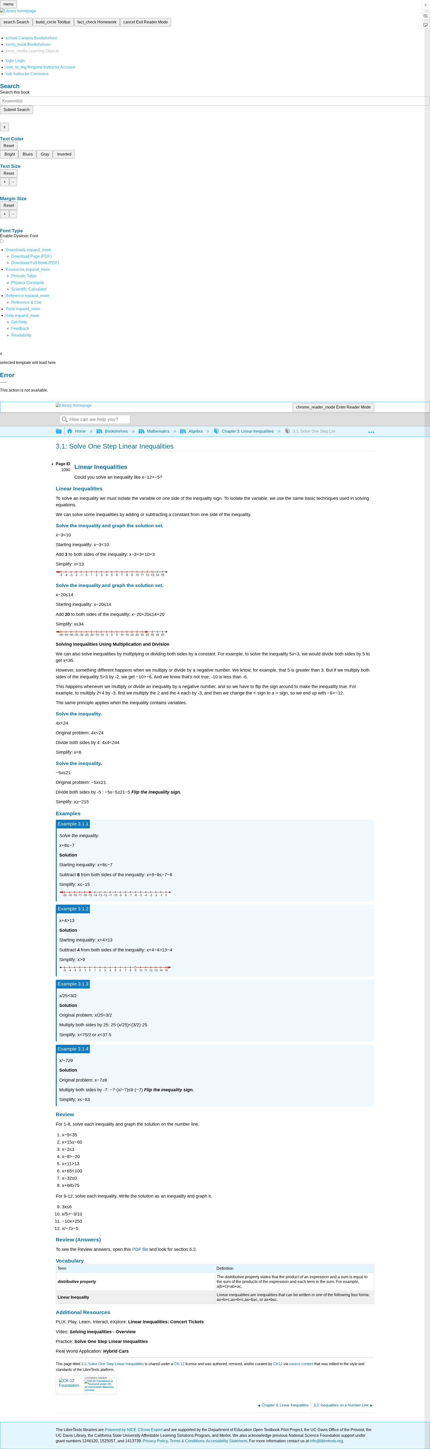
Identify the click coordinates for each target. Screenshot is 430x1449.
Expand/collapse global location (371, 430)
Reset (8, 146)
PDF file (140, 1249)
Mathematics (158, 431)
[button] (20, 328)
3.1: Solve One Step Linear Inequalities (112, 1364)
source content (301, 1364)
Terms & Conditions (187, 1441)
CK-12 (179, 1364)
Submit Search (16, 110)
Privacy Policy (155, 1441)
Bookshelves (116, 431)
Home (80, 431)
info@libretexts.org (326, 1441)
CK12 (277, 1364)
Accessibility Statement (226, 1441)
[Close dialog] (3, 382)
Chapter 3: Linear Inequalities (248, 431)
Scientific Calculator (29, 289)
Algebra (196, 431)
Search (65, 419)
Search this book (15, 92)
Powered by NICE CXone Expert (134, 1430)
